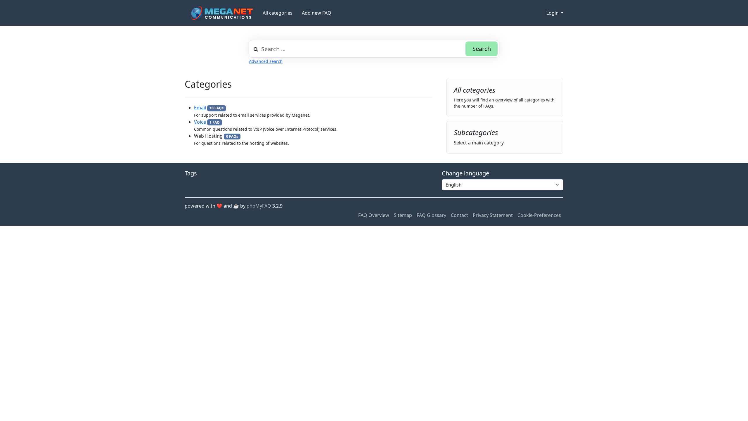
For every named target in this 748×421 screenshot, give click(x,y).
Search (481, 49)
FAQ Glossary (431, 215)
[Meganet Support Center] (221, 13)
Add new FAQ (316, 13)
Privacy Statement (493, 215)
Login (553, 13)
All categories (277, 13)
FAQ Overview (373, 215)
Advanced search (266, 61)
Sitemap (403, 215)
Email (200, 107)
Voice (200, 122)
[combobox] (374, 49)
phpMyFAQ (259, 206)
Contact (459, 215)
